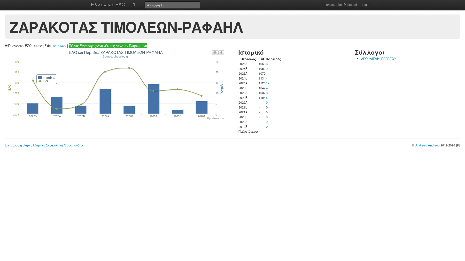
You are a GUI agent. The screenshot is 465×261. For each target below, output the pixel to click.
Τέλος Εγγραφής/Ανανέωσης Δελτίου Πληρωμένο (108, 45)
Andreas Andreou (427, 145)
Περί (136, 4)
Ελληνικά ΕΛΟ (108, 4)
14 (267, 73)
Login (365, 4)
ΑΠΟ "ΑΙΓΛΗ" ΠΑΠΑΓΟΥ (378, 58)
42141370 (59, 45)
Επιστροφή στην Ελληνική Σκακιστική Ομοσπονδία (44, 145)
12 (267, 83)
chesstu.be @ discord (341, 4)
